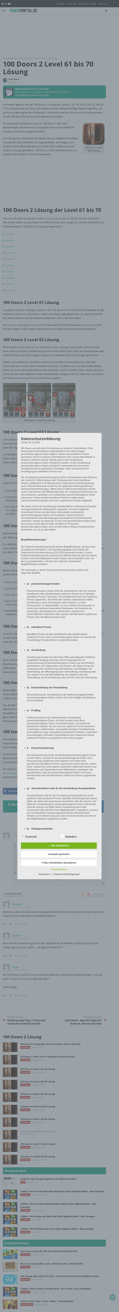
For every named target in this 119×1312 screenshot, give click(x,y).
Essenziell (31, 836)
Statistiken (71, 836)
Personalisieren (59, 869)
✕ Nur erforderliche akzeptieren (59, 862)
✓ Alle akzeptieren (59, 845)
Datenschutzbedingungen (66, 874)
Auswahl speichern (59, 854)
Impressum (44, 874)
